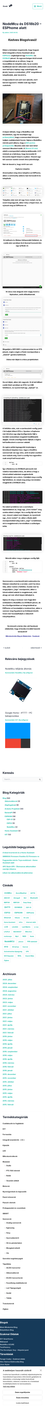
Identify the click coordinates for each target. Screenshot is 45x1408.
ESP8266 (8, 816)
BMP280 (16, 902)
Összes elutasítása (22, 1398)
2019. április (7, 1044)
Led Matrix (26, 927)
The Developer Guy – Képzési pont (14, 1350)
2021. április (7, 1025)
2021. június (7, 1017)
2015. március (8, 1101)
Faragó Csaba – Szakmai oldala (12, 1359)
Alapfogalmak (10, 805)
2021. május (7, 1021)
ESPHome (7, 55)
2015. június (7, 1089)
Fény (8, 1233)
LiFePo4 (7, 932)
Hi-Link (26, 918)
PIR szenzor (32, 941)
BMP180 (7, 902)
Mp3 (17, 936)
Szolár (8, 1293)
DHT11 (7, 907)
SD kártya (15, 947)
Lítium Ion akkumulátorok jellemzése (18, 873)
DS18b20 (6, 58)
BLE (25, 898)
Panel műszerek (9, 1197)
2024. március (8, 995)
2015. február (8, 1104)
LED (4, 1151)
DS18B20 (18, 907)
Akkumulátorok (11, 801)
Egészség (10, 1228)
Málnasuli (4, 1342)
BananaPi (8, 812)
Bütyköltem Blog (7, 1330)
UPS (27, 951)
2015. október (8, 1082)
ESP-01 (10, 819)
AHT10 (32, 893)
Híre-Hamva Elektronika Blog (12, 1362)
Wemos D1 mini (31, 148)
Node (32, 936)
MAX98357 (17, 932)
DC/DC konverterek (14, 1278)
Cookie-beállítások (22, 1403)
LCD (6, 927)
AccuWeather (21, 893)
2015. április (7, 1097)
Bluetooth (34, 898)
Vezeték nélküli (12, 1181)
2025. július (7, 980)
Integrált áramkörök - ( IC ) (13, 1140)
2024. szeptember (10, 987)
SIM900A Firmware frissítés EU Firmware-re (21, 856)
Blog (4, 798)
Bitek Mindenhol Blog (8, 1327)
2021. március (8, 1029)
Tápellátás (7, 1264)
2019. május (7, 1040)
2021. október (8, 1010)
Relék (8, 1176)
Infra (20, 922)
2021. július (7, 1014)
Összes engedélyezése (22, 1392)
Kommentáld (9, 673)
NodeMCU (9, 941)
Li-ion (36, 927)
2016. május (7, 1055)
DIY (4, 1129)
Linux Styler (5, 1364)
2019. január (8, 1048)
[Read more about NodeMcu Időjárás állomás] (21, 690)
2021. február (8, 1033)
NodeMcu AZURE (7, 1344)
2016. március (8, 1063)
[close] (40, 1370)
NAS (24, 936)
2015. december (9, 1074)
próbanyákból (8, 137)
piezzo (21, 941)
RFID (6, 947)
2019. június (7, 1036)
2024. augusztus (9, 991)
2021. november (9, 1006)
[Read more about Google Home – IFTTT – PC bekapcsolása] (17, 735)
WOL (19, 956)
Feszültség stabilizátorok (16, 1283)
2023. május (8, 1002)
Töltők (8, 1298)
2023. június (8, 998)
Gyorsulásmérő (12, 1238)
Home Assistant (11, 831)
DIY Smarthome (6, 1339)
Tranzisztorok (8, 1303)
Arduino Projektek (12, 809)
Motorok (6, 1186)
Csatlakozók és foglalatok (13, 1123)
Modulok (6, 1162)
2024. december (9, 983)
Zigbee (6, 960)
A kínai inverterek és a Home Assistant (18, 853)
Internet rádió (31, 922)
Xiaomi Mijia (29, 956)
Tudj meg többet (9, 1386)
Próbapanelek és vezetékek (14, 1208)
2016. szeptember (10, 1051)
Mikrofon (28, 932)
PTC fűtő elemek (13, 1171)
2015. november (9, 1078)
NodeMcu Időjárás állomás (18, 669)
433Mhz (8, 893)
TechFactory (5, 1347)
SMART (6, 1213)
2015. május (7, 1093)
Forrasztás (7, 1134)
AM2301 (7, 898)
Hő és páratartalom (14, 1243)
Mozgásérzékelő (13, 1248)
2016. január (8, 1070)
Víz (7, 1253)
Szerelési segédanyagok (13, 1258)
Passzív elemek (9, 1203)
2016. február (8, 1067)
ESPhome (30, 913)
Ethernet (7, 918)
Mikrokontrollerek (10, 1156)
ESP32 (9, 823)
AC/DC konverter (13, 1268)
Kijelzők (6, 1145)
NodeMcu (29, 55)
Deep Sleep (27, 902)
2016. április (7, 1059)
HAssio (17, 918)
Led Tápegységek (13, 1288)
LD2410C (15, 927)
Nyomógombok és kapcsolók (14, 1192)
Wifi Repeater (9, 956)
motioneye (8, 936)
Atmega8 (17, 898)
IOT (16, 720)
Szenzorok (7, 1219)
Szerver (25, 947)
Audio (8, 1165)
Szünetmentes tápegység (13, 951)
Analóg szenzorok (13, 1223)
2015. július (7, 1086)
